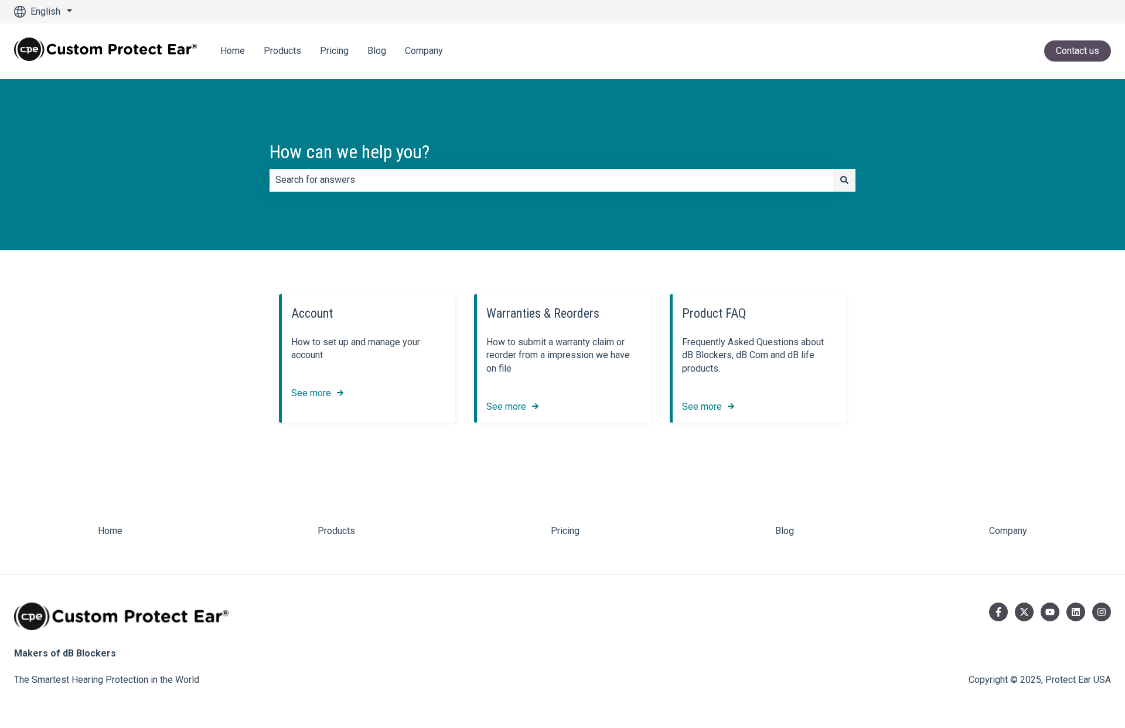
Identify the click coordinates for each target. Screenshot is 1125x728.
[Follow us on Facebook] (998, 612)
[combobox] (551, 180)
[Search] (844, 180)
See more (311, 393)
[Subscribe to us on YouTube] (1050, 612)
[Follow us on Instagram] (1101, 612)
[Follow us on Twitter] (1024, 612)
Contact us (1077, 50)
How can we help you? (349, 152)
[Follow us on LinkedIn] (1075, 612)
